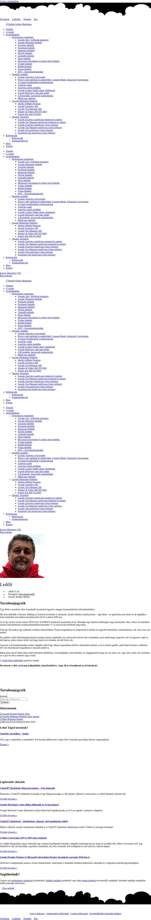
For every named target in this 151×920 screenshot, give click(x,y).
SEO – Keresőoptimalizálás (30, 72)
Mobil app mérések (27, 98)
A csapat (10, 32)
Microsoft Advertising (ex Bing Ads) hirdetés (39, 61)
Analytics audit (25, 85)
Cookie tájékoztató (79, 913)
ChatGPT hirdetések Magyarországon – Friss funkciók (27, 788)
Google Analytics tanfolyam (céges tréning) (38, 125)
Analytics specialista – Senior (14, 733)
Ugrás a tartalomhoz (9, 1)
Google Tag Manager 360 (30, 109)
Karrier (9, 146)
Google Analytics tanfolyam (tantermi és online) (40, 119)
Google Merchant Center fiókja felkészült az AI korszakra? (29, 804)
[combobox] (13, 699)
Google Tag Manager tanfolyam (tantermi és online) (42, 122)
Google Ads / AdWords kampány (33, 40)
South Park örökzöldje (12, 660)
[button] (75, 670)
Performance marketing (22, 37)
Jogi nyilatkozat (37, 913)
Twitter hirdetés (25, 64)
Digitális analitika (20, 74)
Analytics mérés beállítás (29, 87)
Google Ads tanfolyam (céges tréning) (35, 130)
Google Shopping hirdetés (30, 42)
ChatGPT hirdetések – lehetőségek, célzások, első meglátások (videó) (34, 821)
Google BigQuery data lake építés (33, 93)
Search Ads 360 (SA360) (29, 114)
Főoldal (9, 29)
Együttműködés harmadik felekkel (105, 913)
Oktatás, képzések (20, 117)
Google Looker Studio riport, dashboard (36, 90)
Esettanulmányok (20, 141)
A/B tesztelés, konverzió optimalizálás (35, 95)
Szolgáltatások (12, 34)
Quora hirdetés (24, 69)
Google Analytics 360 (28, 106)
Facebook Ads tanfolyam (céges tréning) (36, 133)
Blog (8, 143)
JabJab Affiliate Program (29, 103)
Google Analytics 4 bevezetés (31, 77)
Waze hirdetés (24, 58)
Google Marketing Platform (24, 101)
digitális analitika (53, 880)
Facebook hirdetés (26, 48)
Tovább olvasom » (8, 799)
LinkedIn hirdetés (26, 56)
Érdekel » (4, 744)
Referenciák (11, 135)
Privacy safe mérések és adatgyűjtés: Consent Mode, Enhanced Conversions (53, 80)
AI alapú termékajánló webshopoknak (35, 82)
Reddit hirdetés (25, 66)
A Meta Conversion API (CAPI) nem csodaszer (23, 838)
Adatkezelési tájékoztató (57, 913)
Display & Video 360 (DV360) (32, 111)
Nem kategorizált (27, 594)
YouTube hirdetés (26, 45)
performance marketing (22, 880)
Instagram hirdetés (26, 50)
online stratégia (89, 880)
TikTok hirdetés (25, 53)
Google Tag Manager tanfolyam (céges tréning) (40, 127)
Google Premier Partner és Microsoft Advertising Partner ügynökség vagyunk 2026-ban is (45, 857)
